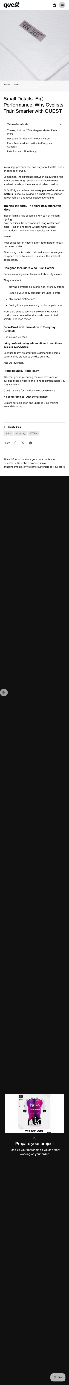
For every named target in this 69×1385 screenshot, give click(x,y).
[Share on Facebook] (15, 443)
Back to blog (14, 427)
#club (8, 433)
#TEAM (33, 433)
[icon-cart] (54, 4)
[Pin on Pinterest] (30, 443)
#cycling (20, 433)
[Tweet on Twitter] (23, 443)
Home (7, 84)
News (17, 84)
